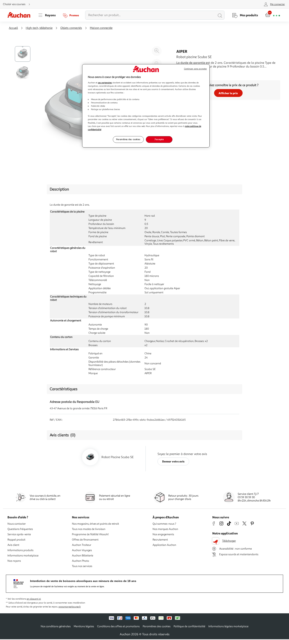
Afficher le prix (228, 93)
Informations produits (20, 550)
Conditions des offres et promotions (118, 626)
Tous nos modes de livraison (88, 529)
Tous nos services (82, 566)
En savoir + (183, 72)
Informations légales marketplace (228, 626)
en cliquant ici (34, 598)
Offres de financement (85, 539)
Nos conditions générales (56, 626)
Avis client (13, 545)
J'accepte (159, 139)
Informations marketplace (23, 555)
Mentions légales (84, 626)
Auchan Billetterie (82, 555)
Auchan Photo (80, 561)
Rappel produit (16, 539)
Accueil (13, 28)
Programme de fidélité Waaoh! (90, 534)
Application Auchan (164, 545)
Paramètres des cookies (128, 139)
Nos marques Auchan (165, 529)
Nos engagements (163, 534)
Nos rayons (14, 561)
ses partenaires (105, 82)
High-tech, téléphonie (39, 28)
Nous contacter (16, 523)
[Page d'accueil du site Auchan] (20, 15)
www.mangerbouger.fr (69, 606)
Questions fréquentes (20, 529)
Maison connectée (101, 28)
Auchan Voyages (82, 550)
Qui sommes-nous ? (164, 523)
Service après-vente (19, 534)
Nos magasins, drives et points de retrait (95, 523)
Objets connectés (71, 28)
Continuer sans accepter (195, 68)
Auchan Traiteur (81, 545)
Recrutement (160, 539)
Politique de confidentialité (189, 626)
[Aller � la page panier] (272, 15)
